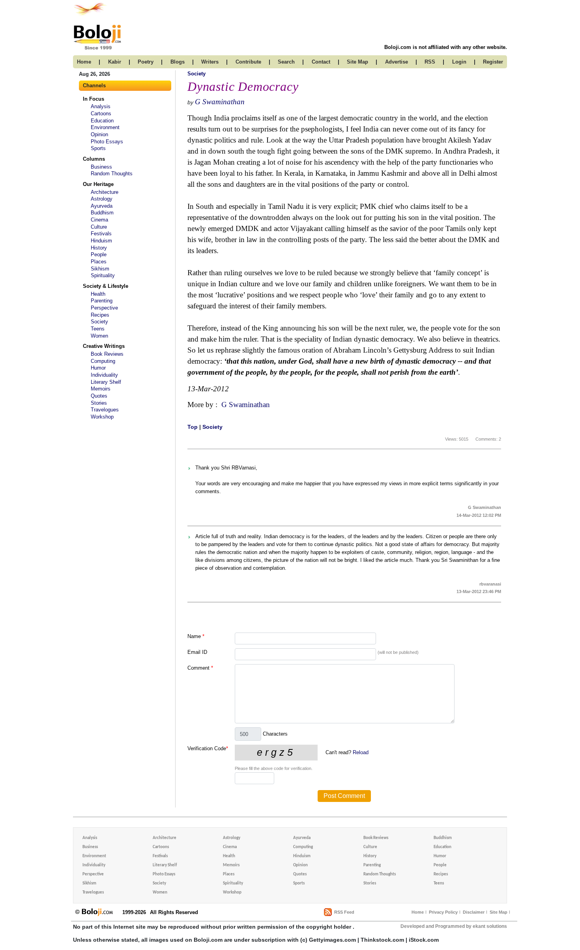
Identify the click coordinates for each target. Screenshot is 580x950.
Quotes (99, 396)
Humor (98, 368)
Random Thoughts (112, 173)
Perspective (104, 308)
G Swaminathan (220, 102)
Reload (361, 752)
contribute (248, 62)
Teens (98, 329)
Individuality (104, 375)
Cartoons (101, 113)
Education (102, 121)
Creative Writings (104, 346)
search (286, 62)
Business (101, 167)
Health (98, 294)
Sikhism (100, 269)
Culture (99, 227)
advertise (396, 62)
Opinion (99, 134)
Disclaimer (474, 912)
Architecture (104, 192)
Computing (103, 361)
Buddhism (102, 213)
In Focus (93, 99)
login (459, 62)
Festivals (101, 234)
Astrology (101, 199)
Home (418, 912)
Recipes (100, 315)
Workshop (102, 417)
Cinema (99, 220)
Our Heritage (98, 184)
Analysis (100, 106)
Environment (105, 127)
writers (210, 62)
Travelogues (105, 410)
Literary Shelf (106, 382)
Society (99, 322)
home (84, 62)
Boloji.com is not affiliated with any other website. (445, 47)
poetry (145, 62)
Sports (98, 148)
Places (99, 262)
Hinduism (101, 241)
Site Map (498, 912)
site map (357, 62)
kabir (114, 62)
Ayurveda (101, 206)
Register (493, 62)
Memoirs (100, 389)
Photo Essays (107, 142)
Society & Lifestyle (105, 286)
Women (99, 336)
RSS (430, 62)
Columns (94, 159)
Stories (99, 403)
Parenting (101, 301)
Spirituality (103, 275)
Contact (321, 62)
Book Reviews (107, 354)
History (99, 248)
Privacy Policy (443, 912)
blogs (177, 62)
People (99, 254)
